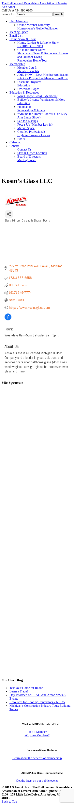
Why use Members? (37, 735)
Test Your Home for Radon (26, 687)
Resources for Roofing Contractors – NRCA (37, 702)
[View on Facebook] (8, 319)
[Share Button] (9, 214)
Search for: (8, 14)
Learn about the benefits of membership (37, 758)
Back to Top (9, 801)
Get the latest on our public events (37, 780)
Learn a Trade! (18, 691)
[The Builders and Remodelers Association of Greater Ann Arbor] (11, 172)
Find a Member (37, 731)
